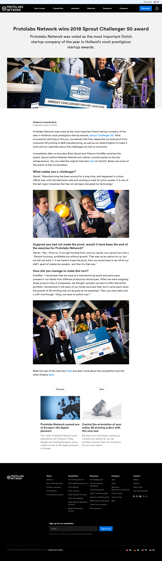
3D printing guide (97, 490)
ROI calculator (95, 508)
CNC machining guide (99, 493)
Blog (113, 501)
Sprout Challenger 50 (102, 135)
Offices (136, 479)
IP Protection (51, 491)
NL (153, 550)
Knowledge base (96, 479)
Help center (138, 487)
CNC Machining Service (78, 483)
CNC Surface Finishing (77, 494)
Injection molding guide (99, 497)
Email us (136, 483)
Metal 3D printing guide (99, 501)
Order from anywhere (98, 504)
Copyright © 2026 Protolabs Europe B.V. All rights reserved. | (35, 550)
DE (138, 550)
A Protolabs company (54, 494)
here (92, 161)
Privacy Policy (117, 493)
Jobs (113, 479)
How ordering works (54, 483)
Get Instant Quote (140, 491)
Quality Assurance (53, 487)
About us (50, 479)
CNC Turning (73, 491)
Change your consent (55, 550)
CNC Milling (73, 487)
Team (114, 483)
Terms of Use (117, 497)
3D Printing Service (76, 479)
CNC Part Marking (75, 498)
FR (145, 550)
